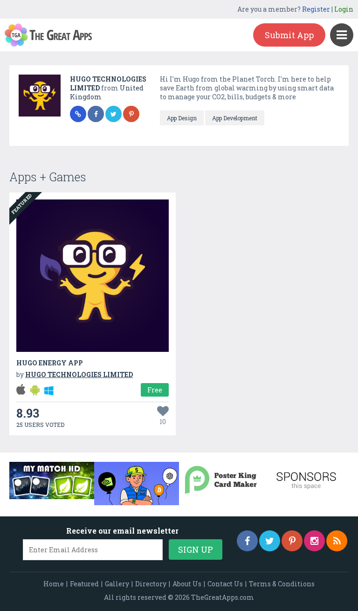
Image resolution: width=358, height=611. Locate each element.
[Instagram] (314, 540)
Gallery (117, 583)
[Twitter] (269, 540)
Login (343, 9)
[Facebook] (247, 540)
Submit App (289, 35)
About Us (186, 583)
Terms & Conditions (282, 583)
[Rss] (336, 540)
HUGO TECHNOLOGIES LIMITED (79, 374)
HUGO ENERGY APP (49, 362)
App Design (182, 118)
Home (53, 583)
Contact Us (225, 583)
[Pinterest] (292, 540)
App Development (234, 118)
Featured (84, 583)
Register (316, 9)
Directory (150, 583)
